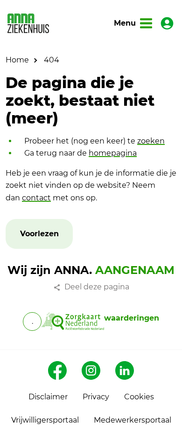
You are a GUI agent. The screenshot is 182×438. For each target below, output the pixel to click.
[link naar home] (28, 23)
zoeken (151, 141)
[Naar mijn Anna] (167, 23)
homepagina (113, 153)
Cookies (139, 396)
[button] (39, 234)
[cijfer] (73, 321)
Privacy (96, 396)
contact (36, 197)
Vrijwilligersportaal (45, 420)
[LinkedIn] (124, 370)
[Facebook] (57, 370)
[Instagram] (91, 370)
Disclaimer (48, 396)
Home (17, 59)
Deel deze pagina (96, 286)
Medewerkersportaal (132, 420)
